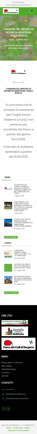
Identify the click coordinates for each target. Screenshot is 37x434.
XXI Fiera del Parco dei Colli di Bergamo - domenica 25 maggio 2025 (23, 279)
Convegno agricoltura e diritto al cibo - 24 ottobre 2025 (22, 253)
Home (11, 40)
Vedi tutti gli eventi (11, 293)
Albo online (6, 366)
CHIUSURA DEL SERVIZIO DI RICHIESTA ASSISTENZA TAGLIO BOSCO (18, 46)
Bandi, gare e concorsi (11, 362)
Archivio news (22, 40)
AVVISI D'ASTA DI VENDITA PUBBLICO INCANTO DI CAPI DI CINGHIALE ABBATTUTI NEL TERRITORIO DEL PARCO (22, 189)
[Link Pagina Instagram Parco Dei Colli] (8, 409)
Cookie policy (18, 428)
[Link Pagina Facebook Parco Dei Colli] (4, 409)
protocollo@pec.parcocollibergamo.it (18, 5)
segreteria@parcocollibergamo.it (16, 394)
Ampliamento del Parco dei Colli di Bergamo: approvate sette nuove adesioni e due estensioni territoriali (23, 206)
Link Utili (4, 376)
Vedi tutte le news (11, 237)
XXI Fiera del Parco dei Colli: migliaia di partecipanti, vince (22, 266)
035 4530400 (19, 2)
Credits (27, 428)
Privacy (8, 428)
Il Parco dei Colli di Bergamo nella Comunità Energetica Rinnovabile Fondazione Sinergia (23, 222)
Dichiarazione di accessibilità (18, 430)
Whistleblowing (8, 369)
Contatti (5, 372)
